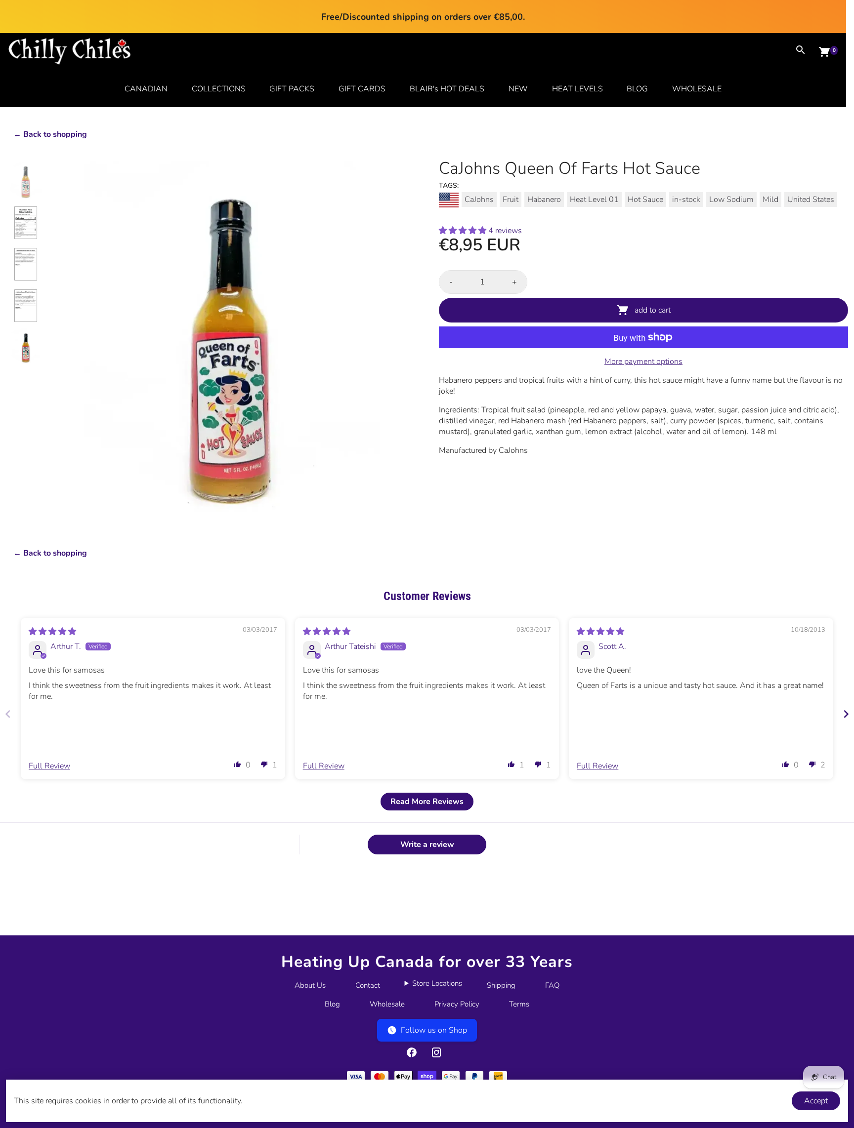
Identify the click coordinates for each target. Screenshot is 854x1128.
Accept (816, 1100)
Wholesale (387, 1004)
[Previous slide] (8, 714)
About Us (310, 985)
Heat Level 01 (594, 199)
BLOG (637, 88)
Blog (332, 1004)
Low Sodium (731, 199)
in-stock (686, 199)
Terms (519, 1004)
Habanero (544, 199)
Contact (367, 985)
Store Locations (437, 983)
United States (810, 199)
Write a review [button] (427, 844)
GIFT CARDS (362, 88)
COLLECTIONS (219, 88)
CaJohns (479, 199)
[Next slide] (846, 714)
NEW (518, 88)
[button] (463, 230)
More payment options (643, 361)
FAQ (552, 985)
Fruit (510, 199)
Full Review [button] (49, 766)
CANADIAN (146, 88)
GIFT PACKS (291, 88)
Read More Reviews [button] (427, 801)
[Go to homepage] (69, 62)
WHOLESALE (697, 88)
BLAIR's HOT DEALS (447, 88)
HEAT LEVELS (577, 88)
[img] (52, 631)
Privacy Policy (456, 1004)
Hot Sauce (645, 199)
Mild (770, 199)
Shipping (501, 985)
